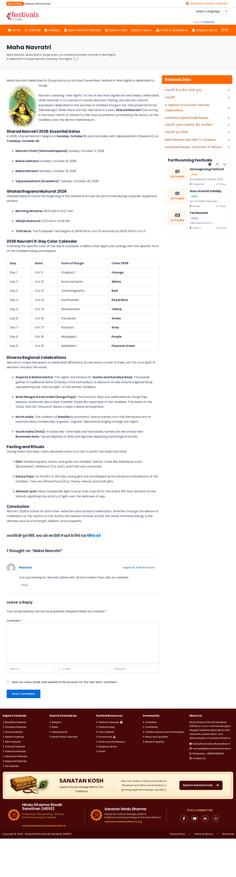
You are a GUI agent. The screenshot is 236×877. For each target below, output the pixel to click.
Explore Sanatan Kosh (198, 785)
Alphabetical (59, 732)
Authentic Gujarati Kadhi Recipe (186, 118)
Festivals (35, 30)
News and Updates (156, 737)
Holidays (54, 30)
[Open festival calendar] (210, 164)
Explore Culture (141, 30)
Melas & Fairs (118, 30)
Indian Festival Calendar (84, 30)
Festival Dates (106, 727)
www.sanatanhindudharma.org (123, 821)
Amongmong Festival (207, 169)
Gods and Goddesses (111, 741)
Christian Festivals (15, 727)
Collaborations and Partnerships (164, 732)
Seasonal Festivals (16, 756)
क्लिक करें (94, 536)
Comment (14, 621)
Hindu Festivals (14, 732)
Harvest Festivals (15, 746)
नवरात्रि (170, 98)
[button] (217, 164)
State (55, 727)
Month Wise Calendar (65, 737)
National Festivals (15, 751)
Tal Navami (199, 213)
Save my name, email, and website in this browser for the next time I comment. (64, 682)
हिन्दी (224, 30)
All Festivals (12, 766)
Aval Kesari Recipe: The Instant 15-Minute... (194, 147)
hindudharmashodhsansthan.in (211, 744)
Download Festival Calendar (209, 3)
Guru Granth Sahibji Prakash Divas (205, 191)
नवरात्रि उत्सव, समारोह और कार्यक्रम (188, 125)
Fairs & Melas (106, 732)
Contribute (151, 727)
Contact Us (199, 758)
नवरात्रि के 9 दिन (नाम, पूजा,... (184, 90)
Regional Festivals (16, 761)
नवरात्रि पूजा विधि (176, 132)
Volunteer (151, 722)
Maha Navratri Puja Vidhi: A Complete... (191, 140)
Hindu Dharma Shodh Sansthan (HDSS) (48, 834)
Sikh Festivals (13, 741)
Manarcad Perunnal (37, 4)
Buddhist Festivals (15, 722)
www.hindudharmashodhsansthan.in (44, 825)
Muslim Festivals (14, 737)
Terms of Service (203, 834)
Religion (56, 722)
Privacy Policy (177, 834)
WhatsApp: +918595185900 (208, 753)
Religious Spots (206, 30)
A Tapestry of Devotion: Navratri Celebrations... (187, 107)
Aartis (101, 751)
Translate (207, 22)
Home (16, 30)
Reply (24, 585)
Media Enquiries (154, 741)
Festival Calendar (108, 722)
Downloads (105, 737)
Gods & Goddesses (174, 30)
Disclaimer (228, 834)
